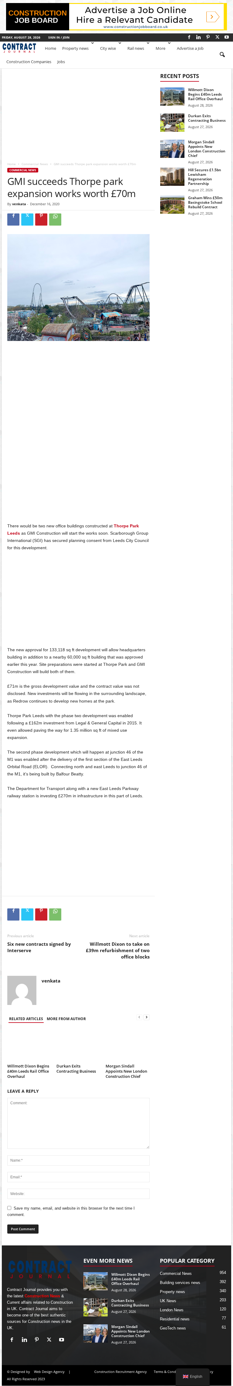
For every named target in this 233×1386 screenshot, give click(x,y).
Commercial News (35, 164)
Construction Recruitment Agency (120, 1371)
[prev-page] (139, 1017)
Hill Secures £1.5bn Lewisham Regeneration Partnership (204, 176)
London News (172, 1310)
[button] (222, 55)
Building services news (180, 1282)
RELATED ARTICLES (26, 1018)
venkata (19, 204)
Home (50, 48)
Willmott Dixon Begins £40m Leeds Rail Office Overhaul (28, 1071)
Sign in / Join (58, 37)
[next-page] (147, 1017)
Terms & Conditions (169, 1371)
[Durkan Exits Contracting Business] (78, 1045)
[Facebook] (189, 37)
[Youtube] (226, 37)
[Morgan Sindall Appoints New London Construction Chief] (128, 1045)
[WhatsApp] (55, 219)
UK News (168, 1301)
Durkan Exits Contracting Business (76, 1068)
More (160, 48)
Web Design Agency (49, 1371)
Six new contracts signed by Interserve (39, 947)
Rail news (135, 48)
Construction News (42, 1296)
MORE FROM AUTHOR (66, 1018)
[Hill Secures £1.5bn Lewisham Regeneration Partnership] (172, 177)
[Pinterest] (207, 37)
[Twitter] (217, 37)
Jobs (61, 61)
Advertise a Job (190, 48)
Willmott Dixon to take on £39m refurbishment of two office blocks (118, 950)
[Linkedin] (198, 37)
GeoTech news (173, 1328)
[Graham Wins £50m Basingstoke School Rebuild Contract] (172, 205)
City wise (108, 48)
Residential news (175, 1319)
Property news (75, 48)
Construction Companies (28, 61)
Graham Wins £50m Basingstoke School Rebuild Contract (205, 202)
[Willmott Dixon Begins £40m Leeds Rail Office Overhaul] (29, 1045)
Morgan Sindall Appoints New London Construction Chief (126, 1071)
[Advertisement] (78, 113)
